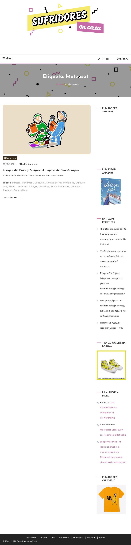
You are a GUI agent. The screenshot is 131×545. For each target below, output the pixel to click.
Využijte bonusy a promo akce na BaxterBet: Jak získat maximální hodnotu (113, 259)
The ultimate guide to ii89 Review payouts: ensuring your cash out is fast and (113, 236)
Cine (53, 538)
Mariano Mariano (60, 186)
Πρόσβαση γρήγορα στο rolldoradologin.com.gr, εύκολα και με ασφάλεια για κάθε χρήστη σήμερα (113, 308)
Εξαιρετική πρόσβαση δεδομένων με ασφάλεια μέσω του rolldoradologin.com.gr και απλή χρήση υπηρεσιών (112, 283)
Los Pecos (44, 186)
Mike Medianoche (28, 164)
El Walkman (10, 158)
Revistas (91, 538)
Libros (102, 538)
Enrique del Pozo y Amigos (60, 182)
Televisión (31, 538)
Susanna (7, 190)
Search (121, 58)
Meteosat (76, 186)
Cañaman (27, 182)
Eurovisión (78, 538)
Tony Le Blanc (21, 190)
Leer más (8, 197)
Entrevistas (64, 538)
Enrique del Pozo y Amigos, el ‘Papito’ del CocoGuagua (41, 170)
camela (16, 182)
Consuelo (40, 182)
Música (43, 538)
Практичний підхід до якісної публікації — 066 (111, 325)
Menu (9, 58)
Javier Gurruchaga (27, 186)
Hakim (12, 186)
